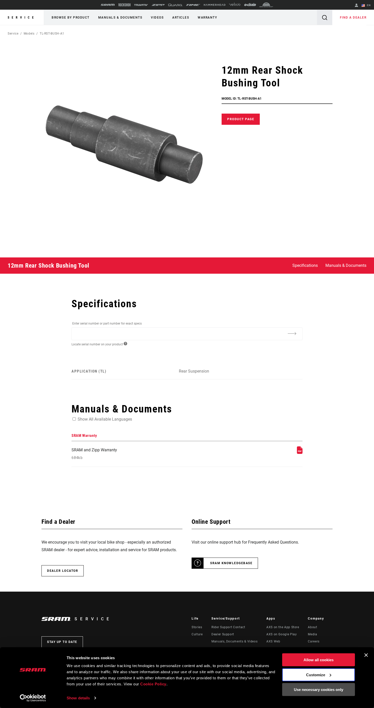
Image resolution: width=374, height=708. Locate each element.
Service (22, 17)
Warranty (207, 17)
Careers (313, 641)
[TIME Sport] (193, 5)
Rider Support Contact (228, 627)
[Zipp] (158, 5)
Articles (180, 17)
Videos (157, 17)
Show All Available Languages (105, 419)
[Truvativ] (141, 5)
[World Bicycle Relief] (266, 4)
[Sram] (108, 5)
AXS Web (273, 641)
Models (29, 33)
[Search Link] (324, 17)
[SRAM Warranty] (300, 452)
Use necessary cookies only (318, 689)
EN (368, 5)
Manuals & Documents (120, 17)
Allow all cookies (319, 660)
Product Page (240, 119)
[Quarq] (175, 5)
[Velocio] (234, 4)
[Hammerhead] (214, 4)
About (312, 627)
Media (312, 634)
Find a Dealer (353, 17)
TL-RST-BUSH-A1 (52, 33)
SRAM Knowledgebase (231, 563)
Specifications (305, 265)
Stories (197, 627)
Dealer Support (222, 634)
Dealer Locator (62, 571)
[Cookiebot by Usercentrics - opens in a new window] (33, 698)
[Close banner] (366, 655)
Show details (78, 698)
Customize (315, 674)
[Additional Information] (291, 333)
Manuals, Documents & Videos (234, 641)
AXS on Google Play (281, 634)
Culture (197, 634)
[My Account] (356, 6)
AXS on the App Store (282, 627)
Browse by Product (71, 17)
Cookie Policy (153, 684)
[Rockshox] (125, 4)
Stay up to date (62, 642)
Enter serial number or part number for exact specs (107, 323)
